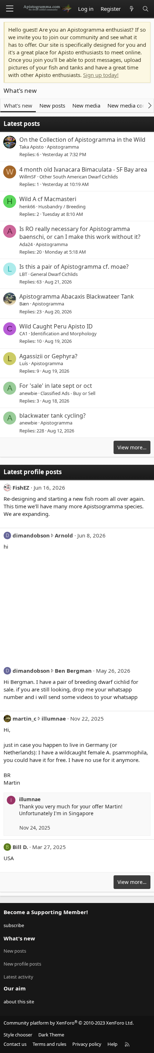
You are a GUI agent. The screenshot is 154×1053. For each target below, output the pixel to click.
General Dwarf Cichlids (54, 274)
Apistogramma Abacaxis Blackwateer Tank (76, 296)
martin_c (25, 718)
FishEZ (21, 487)
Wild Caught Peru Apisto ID (56, 326)
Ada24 (26, 244)
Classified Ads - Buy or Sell (67, 393)
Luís (23, 363)
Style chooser (18, 1034)
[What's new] (131, 9)
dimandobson (31, 535)
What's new (18, 105)
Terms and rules (49, 1044)
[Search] (146, 9)
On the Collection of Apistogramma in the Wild (82, 140)
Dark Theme (51, 1034)
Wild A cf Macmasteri (47, 199)
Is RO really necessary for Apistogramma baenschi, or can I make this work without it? (79, 233)
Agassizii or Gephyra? (48, 356)
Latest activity (18, 976)
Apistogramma (63, 147)
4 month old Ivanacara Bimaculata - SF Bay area (83, 169)
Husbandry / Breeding (62, 206)
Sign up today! (101, 74)
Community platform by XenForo (69, 1023)
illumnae (54, 718)
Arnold (64, 535)
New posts (52, 105)
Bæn (24, 303)
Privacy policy (86, 1044)
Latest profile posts (33, 472)
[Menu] (9, 8)
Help (112, 1044)
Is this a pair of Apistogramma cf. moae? (74, 267)
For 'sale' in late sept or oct (55, 386)
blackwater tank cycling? (52, 415)
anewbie (28, 393)
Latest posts (22, 123)
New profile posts (22, 964)
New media (86, 105)
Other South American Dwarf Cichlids (78, 176)
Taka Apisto (31, 147)
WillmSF (27, 176)
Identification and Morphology (64, 333)
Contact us (15, 1044)
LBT (23, 274)
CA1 (23, 333)
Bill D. (20, 846)
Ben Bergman (73, 670)
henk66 (27, 206)
